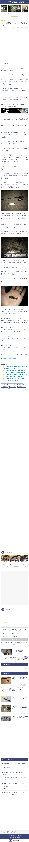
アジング (3, 384)
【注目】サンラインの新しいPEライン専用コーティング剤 (15, 773)
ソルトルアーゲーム (9, 831)
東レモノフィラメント (10, 388)
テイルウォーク (20, 384)
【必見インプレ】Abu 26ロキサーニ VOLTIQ (14, 783)
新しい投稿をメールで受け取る (11, 636)
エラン (9, 384)
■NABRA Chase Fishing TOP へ (11, 358)
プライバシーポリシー (12, 835)
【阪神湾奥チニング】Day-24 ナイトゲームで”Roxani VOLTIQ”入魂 (13, 793)
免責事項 (19, 835)
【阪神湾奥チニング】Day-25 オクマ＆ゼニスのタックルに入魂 (15, 787)
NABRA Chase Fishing (14, 2)
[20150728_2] (14, 114)
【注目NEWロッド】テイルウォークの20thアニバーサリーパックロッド (15, 778)
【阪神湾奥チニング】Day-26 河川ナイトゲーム (14, 763)
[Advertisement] (14, 46)
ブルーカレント (5, 386)
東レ (3, 388)
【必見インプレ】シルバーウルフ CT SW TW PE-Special (15, 768)
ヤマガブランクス (13, 386)
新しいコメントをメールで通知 (11, 633)
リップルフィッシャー (21, 386)
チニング (3, 20)
